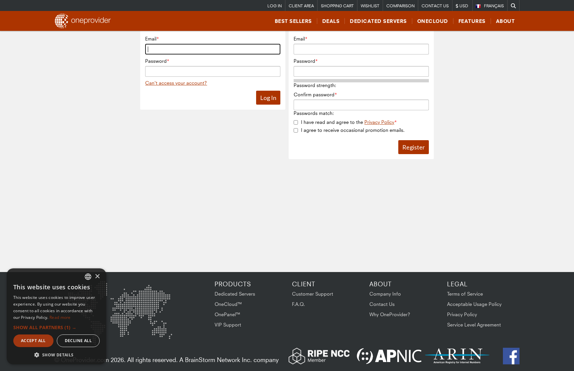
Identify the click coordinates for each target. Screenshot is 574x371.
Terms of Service (465, 294)
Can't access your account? (176, 83)
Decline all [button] (78, 340)
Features (472, 21)
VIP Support (228, 324)
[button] (56, 327)
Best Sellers (293, 21)
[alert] (56, 316)
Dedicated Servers (378, 21)
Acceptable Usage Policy (474, 304)
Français (494, 5)
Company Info (385, 294)
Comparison (400, 5)
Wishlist (370, 5)
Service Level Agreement (474, 324)
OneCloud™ (228, 304)
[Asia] (152, 298)
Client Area (301, 5)
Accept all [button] (33, 340)
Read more (60, 317)
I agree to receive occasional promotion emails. (353, 130)
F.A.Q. (298, 304)
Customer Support (312, 294)
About (505, 21)
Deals (331, 21)
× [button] (97, 276)
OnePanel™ (227, 314)
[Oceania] (162, 332)
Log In (274, 5)
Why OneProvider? (389, 314)
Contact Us (435, 5)
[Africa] (123, 329)
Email (150, 39)
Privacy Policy (379, 122)
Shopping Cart (337, 5)
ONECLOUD (432, 21)
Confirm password (314, 94)
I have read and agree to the (347, 122)
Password (156, 61)
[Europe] (119, 296)
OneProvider (84, 21)
